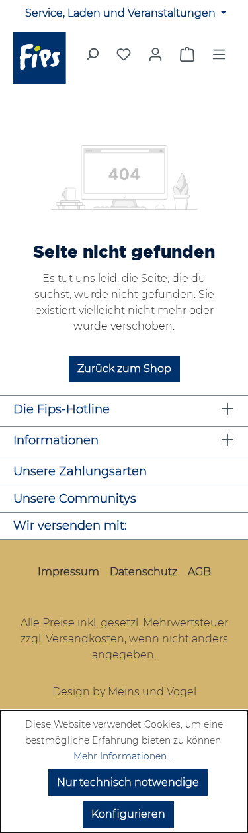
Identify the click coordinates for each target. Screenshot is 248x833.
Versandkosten (85, 638)
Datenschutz (143, 571)
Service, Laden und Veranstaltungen (121, 13)
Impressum (68, 571)
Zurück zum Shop (124, 368)
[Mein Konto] (155, 54)
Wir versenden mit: (70, 525)
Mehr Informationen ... (124, 756)
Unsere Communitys (74, 498)
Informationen (56, 440)
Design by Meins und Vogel (124, 691)
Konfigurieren (128, 814)
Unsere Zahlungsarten (80, 471)
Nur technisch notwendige (128, 782)
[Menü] (219, 58)
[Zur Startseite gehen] (41, 58)
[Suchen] (92, 58)
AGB (199, 571)
